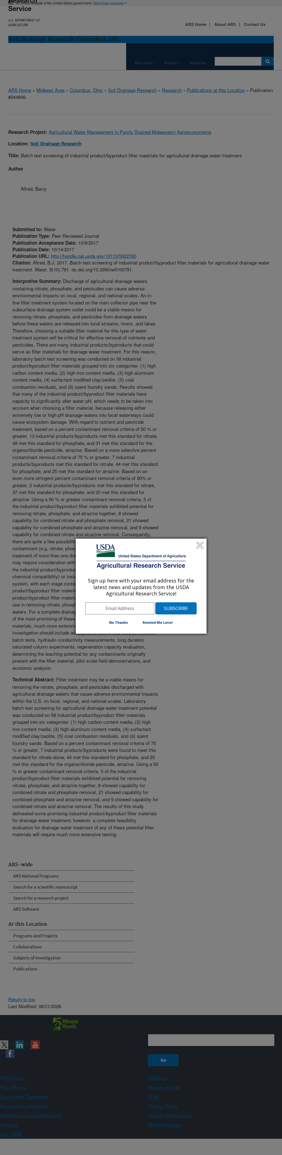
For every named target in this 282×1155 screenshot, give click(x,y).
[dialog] (141, 586)
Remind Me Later (158, 622)
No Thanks (118, 622)
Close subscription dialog (200, 545)
